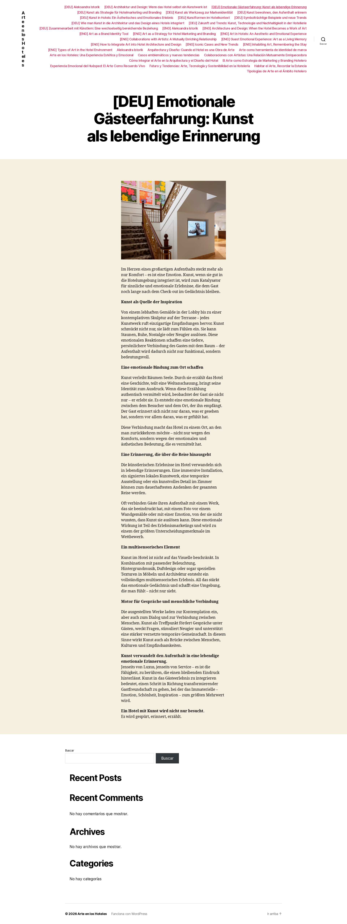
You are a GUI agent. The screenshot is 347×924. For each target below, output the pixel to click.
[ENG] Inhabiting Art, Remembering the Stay (275, 44)
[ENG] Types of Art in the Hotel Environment (80, 50)
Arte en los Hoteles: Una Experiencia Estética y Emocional (91, 55)
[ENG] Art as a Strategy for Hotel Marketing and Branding (174, 34)
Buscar (69, 750)
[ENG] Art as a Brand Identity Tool (103, 34)
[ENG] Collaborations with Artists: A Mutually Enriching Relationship (168, 39)
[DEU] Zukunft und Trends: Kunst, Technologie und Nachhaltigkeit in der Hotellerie (248, 23)
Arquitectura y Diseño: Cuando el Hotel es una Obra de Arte (190, 50)
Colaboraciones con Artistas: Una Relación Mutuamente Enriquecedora (255, 55)
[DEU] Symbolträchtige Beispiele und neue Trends (270, 18)
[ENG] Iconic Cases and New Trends (212, 44)
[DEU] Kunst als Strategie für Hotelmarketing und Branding (119, 12)
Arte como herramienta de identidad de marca (273, 50)
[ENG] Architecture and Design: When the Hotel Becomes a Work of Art (254, 28)
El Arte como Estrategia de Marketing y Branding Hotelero (265, 60)
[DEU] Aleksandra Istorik (82, 7)
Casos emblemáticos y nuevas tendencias (169, 55)
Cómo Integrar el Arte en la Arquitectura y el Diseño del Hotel (173, 60)
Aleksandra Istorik (130, 50)
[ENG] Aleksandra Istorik (180, 28)
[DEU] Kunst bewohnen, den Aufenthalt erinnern (272, 12)
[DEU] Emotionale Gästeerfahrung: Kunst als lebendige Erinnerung (259, 7)
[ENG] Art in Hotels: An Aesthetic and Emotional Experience (263, 34)
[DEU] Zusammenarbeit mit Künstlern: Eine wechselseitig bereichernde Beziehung (98, 28)
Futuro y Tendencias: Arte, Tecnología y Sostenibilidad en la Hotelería (199, 66)
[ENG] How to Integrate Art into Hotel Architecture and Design (136, 44)
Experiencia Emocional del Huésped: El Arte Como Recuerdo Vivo (97, 66)
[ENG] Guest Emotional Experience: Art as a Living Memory (264, 39)
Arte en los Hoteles (23, 39)
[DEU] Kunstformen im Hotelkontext (204, 18)
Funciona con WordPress (129, 914)
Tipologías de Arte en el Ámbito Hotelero (277, 71)
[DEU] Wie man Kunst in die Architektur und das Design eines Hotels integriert (127, 23)
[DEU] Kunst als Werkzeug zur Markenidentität (199, 12)
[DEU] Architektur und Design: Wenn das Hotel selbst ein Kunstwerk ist (155, 7)
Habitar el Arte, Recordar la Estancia (280, 66)
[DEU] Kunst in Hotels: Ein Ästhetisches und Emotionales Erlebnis (126, 18)
